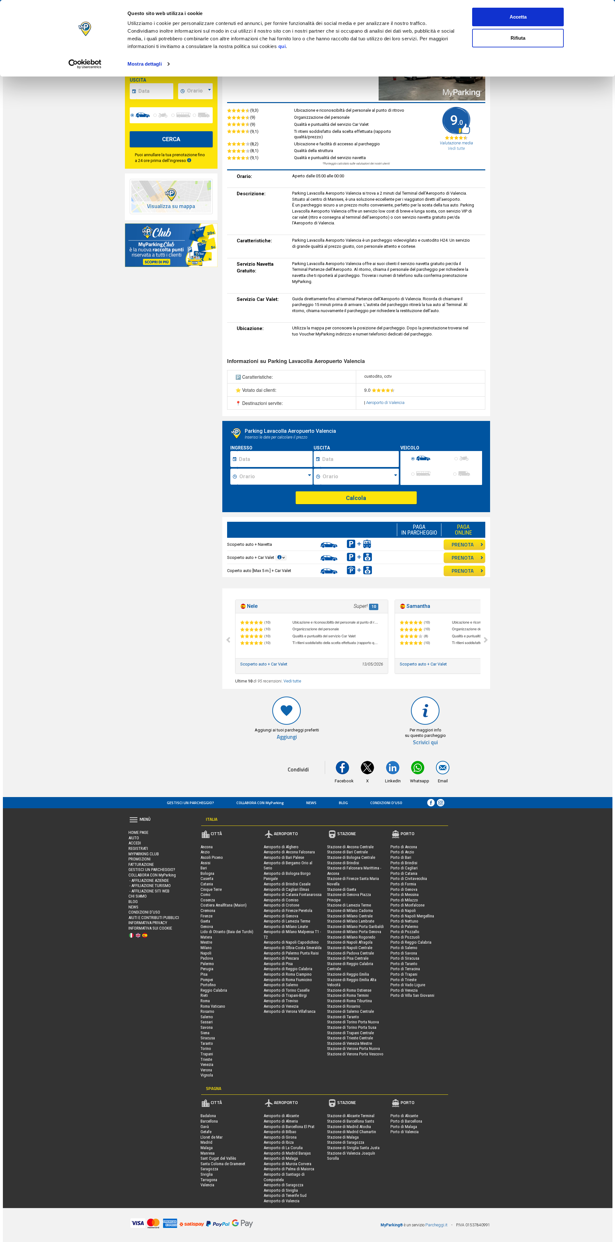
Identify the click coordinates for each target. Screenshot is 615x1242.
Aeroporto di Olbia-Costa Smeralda (293, 947)
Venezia (207, 1064)
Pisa (204, 974)
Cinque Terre (211, 889)
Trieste (206, 1059)
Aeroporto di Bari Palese (284, 857)
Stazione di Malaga (343, 1137)
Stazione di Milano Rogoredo (351, 937)
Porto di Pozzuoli (405, 937)
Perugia (207, 968)
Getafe (206, 1131)
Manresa (208, 1153)
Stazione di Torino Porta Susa (351, 1027)
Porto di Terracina (405, 968)
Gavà (205, 1126)
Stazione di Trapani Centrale (350, 1032)
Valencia (207, 1184)
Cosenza (208, 900)
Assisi (205, 862)
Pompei (207, 979)
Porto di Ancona (403, 846)
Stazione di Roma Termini (348, 995)
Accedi (134, 843)
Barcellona (209, 1121)
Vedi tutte (292, 681)
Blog (343, 803)
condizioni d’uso (386, 803)
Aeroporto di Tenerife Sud (285, 1195)
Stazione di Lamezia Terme (349, 905)
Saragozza (209, 1168)
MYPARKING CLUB (143, 853)
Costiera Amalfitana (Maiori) (224, 905)
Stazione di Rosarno (343, 1006)
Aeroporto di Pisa (278, 963)
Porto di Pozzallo (404, 931)
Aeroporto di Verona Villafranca (290, 1011)
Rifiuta (518, 38)
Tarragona (209, 1179)
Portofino (208, 984)
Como (205, 894)
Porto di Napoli (403, 910)
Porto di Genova (403, 889)
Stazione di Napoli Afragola (350, 942)
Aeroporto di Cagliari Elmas (286, 889)
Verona (206, 1070)
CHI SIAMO (137, 896)
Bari (204, 868)
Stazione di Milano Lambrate (350, 921)
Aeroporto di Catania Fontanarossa (293, 894)
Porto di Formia (403, 884)
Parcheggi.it (436, 1224)
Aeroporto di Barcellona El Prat (289, 1126)
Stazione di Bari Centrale (347, 852)
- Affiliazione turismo (149, 885)
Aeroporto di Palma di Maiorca (289, 1168)
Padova (207, 958)
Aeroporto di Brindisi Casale (287, 884)
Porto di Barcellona (406, 1121)
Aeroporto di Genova (281, 916)
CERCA (171, 139)
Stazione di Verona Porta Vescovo (355, 1054)
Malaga (207, 1147)
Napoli (206, 953)
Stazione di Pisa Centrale (347, 958)
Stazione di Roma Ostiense (349, 990)
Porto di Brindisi (403, 862)
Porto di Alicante (404, 1115)
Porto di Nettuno (404, 921)
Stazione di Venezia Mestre (349, 1043)
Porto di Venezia (404, 990)
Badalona (208, 1115)
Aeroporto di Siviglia (281, 1190)
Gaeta (205, 921)
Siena (205, 1032)
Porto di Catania (403, 873)
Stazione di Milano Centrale (350, 916)
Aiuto (133, 837)
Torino (206, 1048)
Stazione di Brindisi (343, 862)
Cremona (208, 910)
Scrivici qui (425, 742)
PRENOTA (463, 544)
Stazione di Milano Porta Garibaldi (355, 926)
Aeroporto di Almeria (281, 1121)
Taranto (207, 1043)
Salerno (207, 1016)
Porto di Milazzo (404, 900)
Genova (207, 926)
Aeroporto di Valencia (385, 402)
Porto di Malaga (403, 1126)
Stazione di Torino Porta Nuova (353, 1022)
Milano (206, 947)
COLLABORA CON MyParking (260, 803)
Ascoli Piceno (212, 857)
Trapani (207, 1054)
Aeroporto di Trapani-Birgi (285, 995)
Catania (207, 884)
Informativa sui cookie (150, 928)
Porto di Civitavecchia (408, 878)
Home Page (138, 832)
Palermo (207, 963)
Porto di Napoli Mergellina (412, 916)
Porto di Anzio (402, 852)
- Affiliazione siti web (148, 891)
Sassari (207, 1022)
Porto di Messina (404, 894)
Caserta (207, 878)
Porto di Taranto (403, 963)
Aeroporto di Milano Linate (286, 926)
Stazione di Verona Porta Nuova (353, 1048)
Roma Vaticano (213, 1006)
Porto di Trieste (403, 979)
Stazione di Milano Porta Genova (354, 931)
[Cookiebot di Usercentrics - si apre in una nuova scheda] (85, 64)
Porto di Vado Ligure (407, 984)
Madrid (206, 1142)
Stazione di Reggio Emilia (348, 974)
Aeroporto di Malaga (281, 1158)
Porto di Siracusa (404, 958)
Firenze (206, 916)
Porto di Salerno (403, 947)
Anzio (205, 852)
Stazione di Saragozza (345, 1142)
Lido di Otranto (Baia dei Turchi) (227, 931)
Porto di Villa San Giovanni (412, 995)
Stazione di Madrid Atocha (349, 1126)
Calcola (356, 498)
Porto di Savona (403, 953)
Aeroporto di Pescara (281, 958)
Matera (206, 937)
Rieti (204, 995)
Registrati (138, 848)
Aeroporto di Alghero (281, 846)
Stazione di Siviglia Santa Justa (353, 1147)
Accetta (518, 17)
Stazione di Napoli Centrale (349, 947)
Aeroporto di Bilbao (280, 1131)
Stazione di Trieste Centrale (350, 1038)
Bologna (207, 873)
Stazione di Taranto (343, 1016)
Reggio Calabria (214, 990)
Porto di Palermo (404, 926)
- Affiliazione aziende (148, 880)
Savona (207, 1027)
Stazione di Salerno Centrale (350, 1011)
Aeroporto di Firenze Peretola (288, 910)
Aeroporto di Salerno (281, 984)
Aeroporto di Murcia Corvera (287, 1163)
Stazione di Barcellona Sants (350, 1121)
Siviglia (207, 1174)
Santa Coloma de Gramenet (223, 1163)
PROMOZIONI (139, 859)
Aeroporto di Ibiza (279, 1142)
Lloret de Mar (212, 1137)
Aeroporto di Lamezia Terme (287, 921)
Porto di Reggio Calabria (410, 942)
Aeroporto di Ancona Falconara (289, 852)
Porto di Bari (400, 857)
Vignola (207, 1075)
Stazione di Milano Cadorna (350, 910)
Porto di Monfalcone (407, 905)
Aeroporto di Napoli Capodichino (291, 942)
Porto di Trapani (403, 974)
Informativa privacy (147, 922)
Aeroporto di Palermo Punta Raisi (291, 953)
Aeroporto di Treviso (281, 1000)
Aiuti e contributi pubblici (153, 917)
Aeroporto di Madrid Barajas (287, 1153)
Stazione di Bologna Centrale (351, 857)
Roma (205, 1000)
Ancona (207, 846)
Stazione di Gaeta (341, 889)
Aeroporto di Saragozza (283, 1184)
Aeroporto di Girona (280, 1137)
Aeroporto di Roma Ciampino (288, 974)
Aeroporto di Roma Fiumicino (288, 979)
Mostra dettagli (144, 64)
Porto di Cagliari (404, 868)
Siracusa (208, 1038)
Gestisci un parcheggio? (190, 803)
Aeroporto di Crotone (281, 905)
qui (282, 46)
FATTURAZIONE (141, 864)
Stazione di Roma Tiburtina (349, 1000)
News (311, 803)
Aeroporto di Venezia (281, 1006)
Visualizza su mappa (171, 206)
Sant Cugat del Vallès (218, 1158)
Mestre (206, 942)
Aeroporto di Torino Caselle (286, 990)
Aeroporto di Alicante (281, 1115)
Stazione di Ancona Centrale (350, 846)
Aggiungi (287, 737)
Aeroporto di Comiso (281, 900)
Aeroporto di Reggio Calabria (288, 968)
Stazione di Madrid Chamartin (351, 1131)
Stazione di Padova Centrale (350, 953)
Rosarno (207, 1011)
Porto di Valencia (404, 1131)
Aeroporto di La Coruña (283, 1147)
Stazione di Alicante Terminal (350, 1115)
